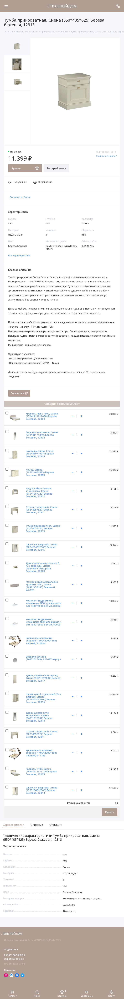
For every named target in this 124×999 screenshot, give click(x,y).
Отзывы (55, 825)
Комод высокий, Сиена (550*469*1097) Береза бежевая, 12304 (40, 453)
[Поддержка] (118, 6)
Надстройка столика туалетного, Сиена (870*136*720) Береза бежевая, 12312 (39, 492)
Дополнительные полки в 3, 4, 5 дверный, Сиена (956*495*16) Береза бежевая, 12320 (43, 567)
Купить (109, 812)
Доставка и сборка (20, 197)
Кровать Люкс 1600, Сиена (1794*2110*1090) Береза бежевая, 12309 (42, 416)
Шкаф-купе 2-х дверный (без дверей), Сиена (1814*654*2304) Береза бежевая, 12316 (43, 698)
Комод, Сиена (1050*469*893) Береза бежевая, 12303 (40, 472)
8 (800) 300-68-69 (14, 955)
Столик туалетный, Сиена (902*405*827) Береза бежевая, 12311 (41, 509)
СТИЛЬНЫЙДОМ (62, 6)
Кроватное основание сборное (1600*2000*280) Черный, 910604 (41, 640)
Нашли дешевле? (106, 155)
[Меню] (6, 6)
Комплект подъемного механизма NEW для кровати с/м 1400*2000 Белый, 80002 (43, 603)
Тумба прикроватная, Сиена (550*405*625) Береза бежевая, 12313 (43, 528)
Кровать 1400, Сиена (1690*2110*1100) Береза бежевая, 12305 (41, 771)
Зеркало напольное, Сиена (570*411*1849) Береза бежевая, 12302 (42, 435)
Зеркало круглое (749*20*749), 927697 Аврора (43, 658)
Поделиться (17, 393)
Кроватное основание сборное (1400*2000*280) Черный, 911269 (41, 752)
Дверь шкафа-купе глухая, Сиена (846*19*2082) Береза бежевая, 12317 (43, 678)
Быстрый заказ (56, 168)
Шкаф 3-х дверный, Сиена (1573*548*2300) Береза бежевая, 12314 (41, 790)
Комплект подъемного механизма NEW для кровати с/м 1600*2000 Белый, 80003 (43, 622)
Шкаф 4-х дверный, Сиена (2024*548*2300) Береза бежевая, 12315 (41, 547)
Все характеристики (19, 255)
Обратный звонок (14, 958)
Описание (37, 825)
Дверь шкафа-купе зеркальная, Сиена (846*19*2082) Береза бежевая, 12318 (39, 716)
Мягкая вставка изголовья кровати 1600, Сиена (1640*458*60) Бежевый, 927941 (42, 585)
